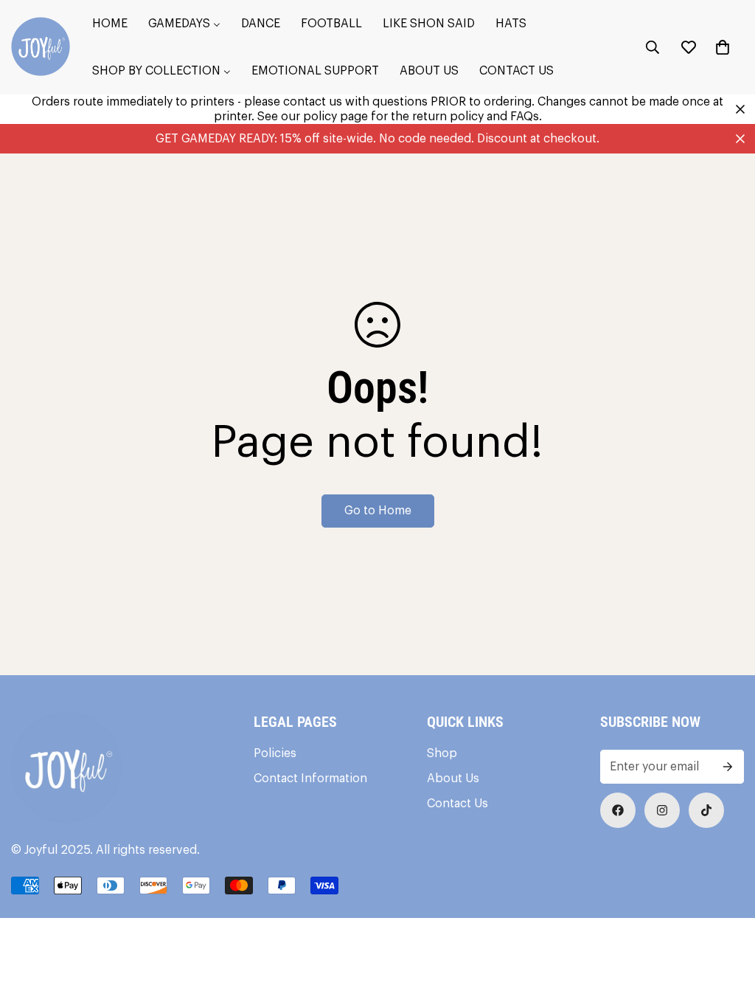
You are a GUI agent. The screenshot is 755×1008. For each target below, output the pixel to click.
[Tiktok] (706, 810)
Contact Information (310, 778)
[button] (723, 47)
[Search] (652, 47)
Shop (442, 753)
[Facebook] (618, 810)
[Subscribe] (727, 767)
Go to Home (377, 511)
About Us (453, 778)
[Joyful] (40, 48)
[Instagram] (662, 810)
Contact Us (457, 803)
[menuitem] (110, 23)
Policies (275, 753)
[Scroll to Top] (726, 928)
